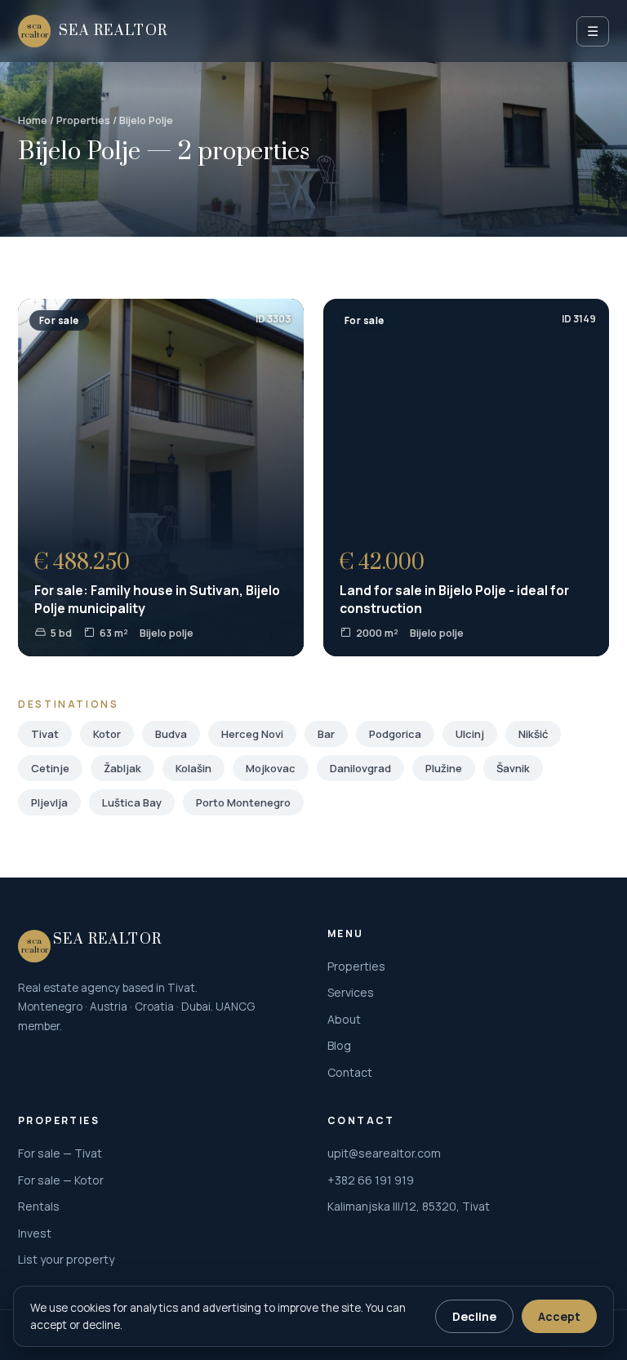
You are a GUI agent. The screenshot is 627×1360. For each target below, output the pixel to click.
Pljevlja (49, 802)
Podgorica (395, 734)
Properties (83, 120)
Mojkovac (271, 768)
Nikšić (533, 734)
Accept (559, 1316)
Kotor (107, 734)
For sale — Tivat (60, 1153)
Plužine (443, 768)
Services (350, 992)
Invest (34, 1233)
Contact (349, 1072)
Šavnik (513, 768)
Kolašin (193, 768)
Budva (171, 734)
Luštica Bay (132, 802)
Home (32, 120)
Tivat (45, 734)
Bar (326, 734)
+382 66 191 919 (370, 1180)
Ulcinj (470, 734)
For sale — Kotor (61, 1180)
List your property (66, 1259)
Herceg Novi (252, 734)
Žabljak (122, 768)
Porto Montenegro (243, 802)
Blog (339, 1045)
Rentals (39, 1206)
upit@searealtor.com (384, 1153)
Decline (474, 1316)
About (344, 1019)
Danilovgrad (360, 768)
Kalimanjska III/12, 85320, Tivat (408, 1206)
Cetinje (50, 768)
